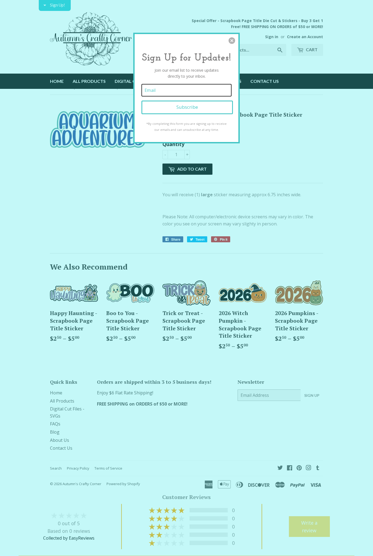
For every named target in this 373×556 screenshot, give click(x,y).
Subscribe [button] (187, 107)
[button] (232, 40)
